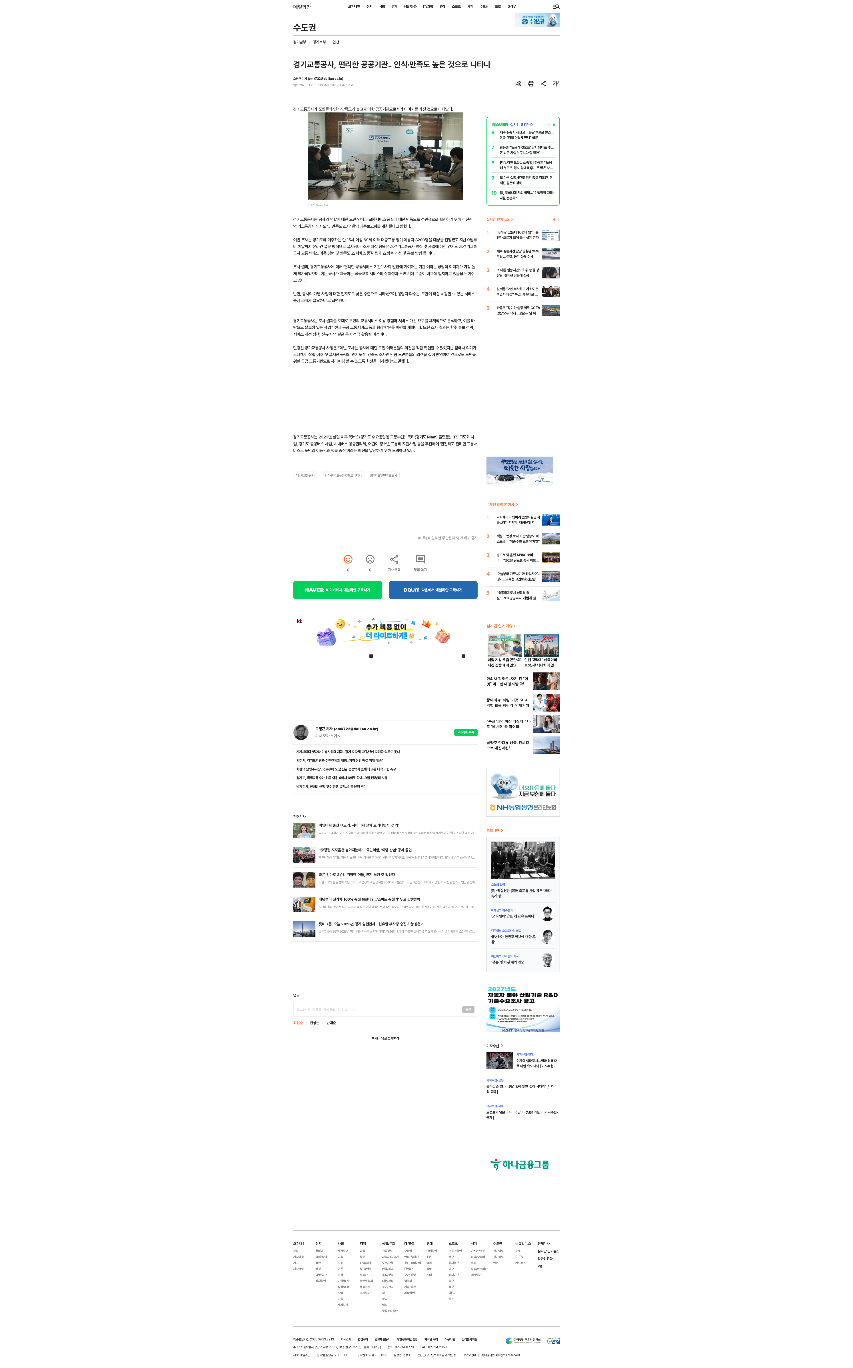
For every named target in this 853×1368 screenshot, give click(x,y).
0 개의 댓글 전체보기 (385, 1038)
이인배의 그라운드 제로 (505, 956)
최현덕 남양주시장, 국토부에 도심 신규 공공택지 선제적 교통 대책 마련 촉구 (346, 769)
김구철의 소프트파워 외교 (506, 930)
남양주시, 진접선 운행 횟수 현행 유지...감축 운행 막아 (331, 786)
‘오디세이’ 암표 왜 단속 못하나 (512, 916)
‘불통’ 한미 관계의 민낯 (507, 962)
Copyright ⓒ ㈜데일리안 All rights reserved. (491, 1355)
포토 (498, 6)
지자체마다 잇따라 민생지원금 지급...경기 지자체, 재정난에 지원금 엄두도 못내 (348, 751)
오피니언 (354, 6)
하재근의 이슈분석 (502, 910)
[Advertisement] (385, 967)
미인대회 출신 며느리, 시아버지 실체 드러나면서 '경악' (359, 825)
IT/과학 (428, 6)
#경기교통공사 (305, 475)
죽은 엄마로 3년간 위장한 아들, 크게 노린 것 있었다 (357, 874)
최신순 (298, 1023)
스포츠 (456, 6)
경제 (394, 6)
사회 (382, 6)
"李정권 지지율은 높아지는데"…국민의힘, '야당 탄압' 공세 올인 (365, 849)
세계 (470, 6)
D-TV (512, 6)
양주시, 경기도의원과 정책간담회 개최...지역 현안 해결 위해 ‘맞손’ (339, 760)
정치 (369, 6)
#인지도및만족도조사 (383, 475)
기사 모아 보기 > (327, 736)
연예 (442, 6)
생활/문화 (410, 6)
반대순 (331, 1023)
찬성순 (315, 1023)
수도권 (484, 6)
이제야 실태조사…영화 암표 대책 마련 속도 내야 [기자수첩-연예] (537, 1066)
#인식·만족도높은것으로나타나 (342, 475)
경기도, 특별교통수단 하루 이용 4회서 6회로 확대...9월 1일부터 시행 (341, 777)
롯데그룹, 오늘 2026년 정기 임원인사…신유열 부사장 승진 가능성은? (371, 923)
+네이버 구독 (466, 732)
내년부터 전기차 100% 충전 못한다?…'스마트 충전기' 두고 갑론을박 (369, 899)
